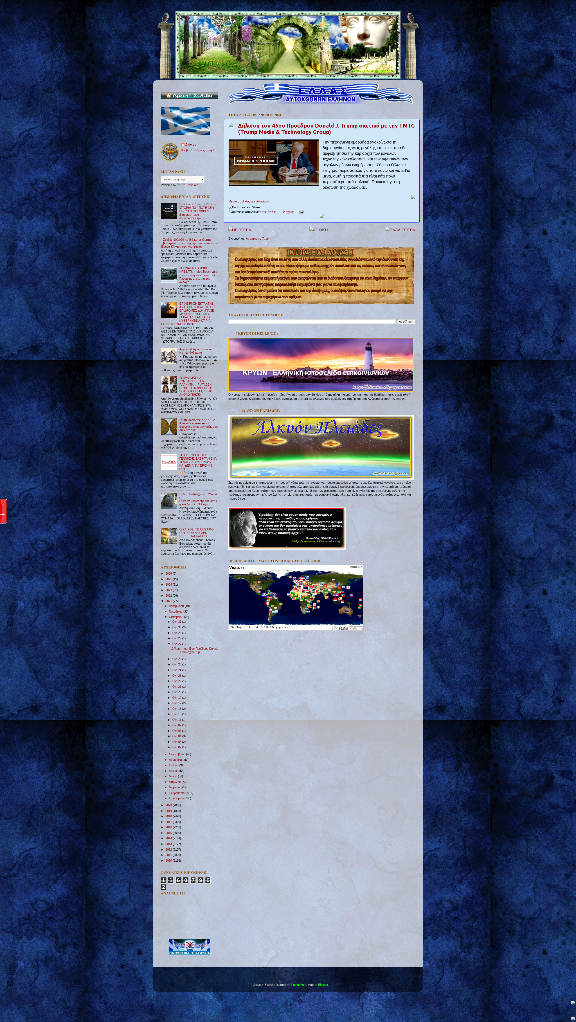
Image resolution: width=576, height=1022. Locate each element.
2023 (169, 590)
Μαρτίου (175, 787)
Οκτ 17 (177, 703)
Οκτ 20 (177, 692)
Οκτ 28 (177, 638)
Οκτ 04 (177, 736)
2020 (169, 805)
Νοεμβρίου (176, 611)
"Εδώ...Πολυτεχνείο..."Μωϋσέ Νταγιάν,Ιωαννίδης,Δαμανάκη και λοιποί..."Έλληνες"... (198, 499)
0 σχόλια (289, 211)
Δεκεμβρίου (177, 606)
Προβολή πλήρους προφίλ (198, 150)
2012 (169, 849)
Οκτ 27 (177, 644)
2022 (169, 595)
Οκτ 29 (177, 633)
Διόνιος (190, 144)
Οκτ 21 (177, 686)
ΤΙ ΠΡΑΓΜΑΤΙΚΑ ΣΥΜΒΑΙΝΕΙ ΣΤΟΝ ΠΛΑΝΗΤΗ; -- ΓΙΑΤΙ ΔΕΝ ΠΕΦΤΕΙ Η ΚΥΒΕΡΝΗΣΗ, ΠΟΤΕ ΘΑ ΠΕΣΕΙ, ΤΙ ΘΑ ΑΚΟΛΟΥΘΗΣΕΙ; (196, 386)
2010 (169, 860)
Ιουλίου (174, 765)
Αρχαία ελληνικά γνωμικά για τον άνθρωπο (196, 351)
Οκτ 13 (177, 714)
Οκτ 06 (177, 730)
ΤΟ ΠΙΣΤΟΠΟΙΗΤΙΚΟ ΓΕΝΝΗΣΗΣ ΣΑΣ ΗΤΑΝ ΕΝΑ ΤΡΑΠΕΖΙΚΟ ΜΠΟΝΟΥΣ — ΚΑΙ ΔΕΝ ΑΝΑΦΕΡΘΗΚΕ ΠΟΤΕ (197, 462)
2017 (169, 822)
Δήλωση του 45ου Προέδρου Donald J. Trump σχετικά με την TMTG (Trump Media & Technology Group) (326, 129)
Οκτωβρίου (176, 617)
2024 (169, 584)
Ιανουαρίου (176, 798)
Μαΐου (173, 776)
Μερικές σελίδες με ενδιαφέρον (249, 201)
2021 (169, 601)
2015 (169, 833)
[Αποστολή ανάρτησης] (301, 211)
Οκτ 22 (177, 681)
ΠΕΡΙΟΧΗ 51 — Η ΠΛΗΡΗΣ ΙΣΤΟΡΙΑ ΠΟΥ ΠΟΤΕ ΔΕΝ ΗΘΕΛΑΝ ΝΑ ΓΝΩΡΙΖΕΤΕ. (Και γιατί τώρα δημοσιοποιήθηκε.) (197, 211)
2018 (169, 816)
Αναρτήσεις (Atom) (258, 238)
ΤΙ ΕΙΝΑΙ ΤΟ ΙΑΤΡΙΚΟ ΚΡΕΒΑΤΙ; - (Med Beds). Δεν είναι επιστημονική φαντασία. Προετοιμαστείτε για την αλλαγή (198, 275)
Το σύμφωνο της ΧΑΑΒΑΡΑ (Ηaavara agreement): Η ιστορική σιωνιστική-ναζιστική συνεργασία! (198, 425)
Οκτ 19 (177, 697)
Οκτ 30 (177, 627)
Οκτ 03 (177, 741)
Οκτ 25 (177, 664)
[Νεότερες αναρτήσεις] (239, 230)
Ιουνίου (174, 771)
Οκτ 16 (177, 708)
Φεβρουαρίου (178, 793)
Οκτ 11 (177, 719)
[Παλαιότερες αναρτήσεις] (400, 230)
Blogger (323, 984)
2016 (169, 827)
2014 (169, 838)
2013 (169, 844)
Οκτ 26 (177, 659)
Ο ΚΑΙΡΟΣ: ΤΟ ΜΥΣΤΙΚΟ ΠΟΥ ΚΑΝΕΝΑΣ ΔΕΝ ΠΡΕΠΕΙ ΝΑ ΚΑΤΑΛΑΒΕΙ (196, 533)
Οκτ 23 (177, 675)
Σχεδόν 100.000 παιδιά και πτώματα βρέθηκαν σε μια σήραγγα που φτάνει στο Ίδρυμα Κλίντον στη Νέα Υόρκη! (189, 243)
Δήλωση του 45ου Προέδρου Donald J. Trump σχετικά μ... (194, 650)
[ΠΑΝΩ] (573, 1003)
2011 (169, 855)
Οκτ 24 (177, 670)
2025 (169, 579)
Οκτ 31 (177, 621)
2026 (169, 573)
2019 (169, 811)
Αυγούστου (176, 759)
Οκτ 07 (177, 725)
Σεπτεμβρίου (177, 754)
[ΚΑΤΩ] (573, 1019)
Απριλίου (175, 782)
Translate (192, 185)
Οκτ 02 (177, 747)
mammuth (299, 984)
